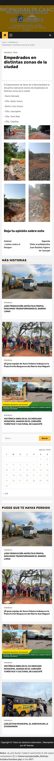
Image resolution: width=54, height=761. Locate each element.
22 (40, 475)
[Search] (50, 35)
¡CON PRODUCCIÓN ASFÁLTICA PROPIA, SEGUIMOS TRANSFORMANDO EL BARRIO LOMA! (25, 309)
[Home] (5, 35)
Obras (15, 52)
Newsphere (48, 742)
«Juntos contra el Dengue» (12, 244)
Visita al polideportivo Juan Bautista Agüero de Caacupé (40, 246)
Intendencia (8, 52)
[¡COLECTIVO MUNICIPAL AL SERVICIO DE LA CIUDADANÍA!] (27, 699)
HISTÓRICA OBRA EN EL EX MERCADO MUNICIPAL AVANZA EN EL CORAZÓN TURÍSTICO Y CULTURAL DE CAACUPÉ (23, 421)
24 (7, 480)
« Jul (5, 493)
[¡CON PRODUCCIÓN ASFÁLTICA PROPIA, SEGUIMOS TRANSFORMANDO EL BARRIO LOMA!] (27, 281)
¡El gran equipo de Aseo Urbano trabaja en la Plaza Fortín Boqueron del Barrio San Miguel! (27, 365)
